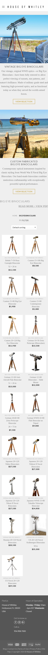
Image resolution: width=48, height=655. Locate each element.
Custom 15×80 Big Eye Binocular (12, 302)
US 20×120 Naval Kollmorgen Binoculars (36, 541)
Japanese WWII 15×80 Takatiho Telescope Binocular (36, 503)
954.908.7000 (20, 631)
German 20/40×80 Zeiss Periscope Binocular (12, 420)
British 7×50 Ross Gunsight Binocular (12, 261)
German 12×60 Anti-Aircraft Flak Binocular (12, 378)
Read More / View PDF (33, 206)
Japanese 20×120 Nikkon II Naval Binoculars (35, 464)
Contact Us (12, 649)
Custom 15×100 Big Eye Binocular (36, 261)
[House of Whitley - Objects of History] (25, 6)
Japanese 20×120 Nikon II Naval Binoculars (12, 503)
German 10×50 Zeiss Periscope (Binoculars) (36, 341)
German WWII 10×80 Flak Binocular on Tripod (35, 420)
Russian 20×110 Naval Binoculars (12, 541)
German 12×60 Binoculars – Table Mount (35, 380)
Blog (5, 649)
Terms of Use (23, 649)
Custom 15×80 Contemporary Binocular (35, 304)
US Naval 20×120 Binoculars (12, 582)
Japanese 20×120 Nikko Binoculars (12, 462)
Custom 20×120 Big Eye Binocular (12, 341)
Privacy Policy (35, 649)
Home (14, 216)
